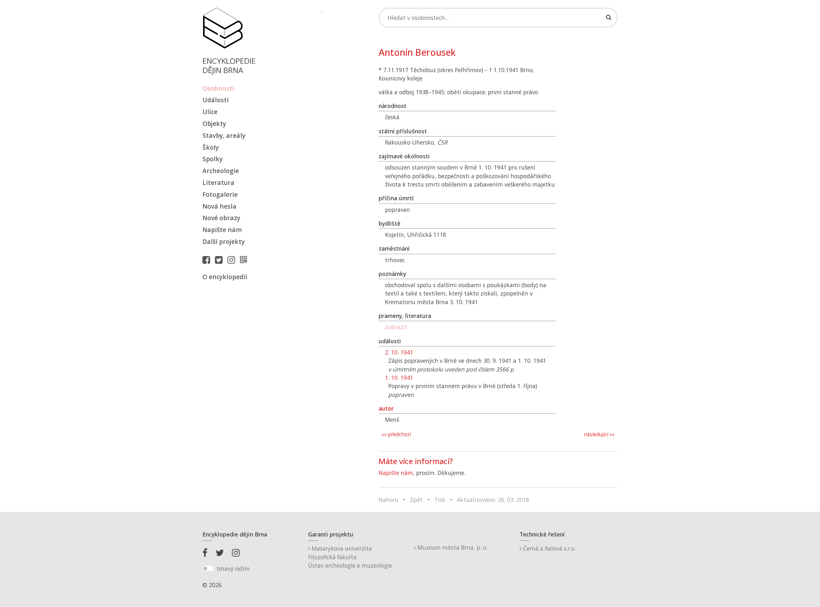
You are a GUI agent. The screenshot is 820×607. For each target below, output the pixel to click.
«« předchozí (396, 434)
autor (386, 408)
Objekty (214, 123)
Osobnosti (218, 88)
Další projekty (223, 241)
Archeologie (220, 170)
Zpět (416, 499)
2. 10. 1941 (399, 352)
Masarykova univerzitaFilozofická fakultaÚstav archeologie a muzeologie (350, 557)
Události (215, 100)
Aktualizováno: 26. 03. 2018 (493, 499)
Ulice (209, 111)
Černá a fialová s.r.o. (548, 548)
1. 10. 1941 (399, 377)
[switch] (208, 568)
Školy (210, 147)
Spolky (212, 158)
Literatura (218, 182)
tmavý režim (233, 568)
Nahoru (388, 499)
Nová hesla (219, 206)
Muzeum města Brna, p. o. (452, 547)
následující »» (599, 434)
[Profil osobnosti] (245, 259)
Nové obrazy (221, 217)
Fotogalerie (220, 194)
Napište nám (222, 229)
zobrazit (396, 327)
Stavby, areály (223, 135)
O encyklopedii (224, 276)
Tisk (439, 499)
